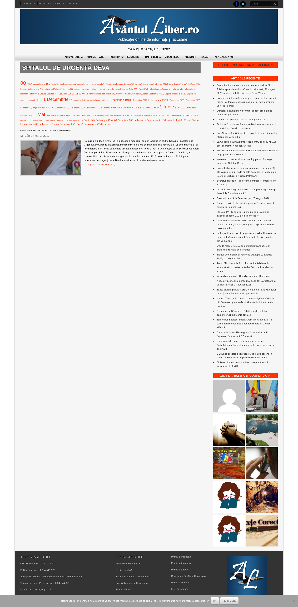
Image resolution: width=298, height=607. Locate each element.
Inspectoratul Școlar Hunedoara (133, 576)
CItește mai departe (98, 164)
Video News (172, 57)
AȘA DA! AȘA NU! (224, 57)
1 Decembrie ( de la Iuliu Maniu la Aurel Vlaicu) (88, 100)
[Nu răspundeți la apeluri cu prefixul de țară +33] (262, 463)
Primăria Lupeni (179, 569)
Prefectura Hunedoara (128, 563)
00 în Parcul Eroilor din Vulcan (146, 89)
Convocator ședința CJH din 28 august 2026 (241, 119)
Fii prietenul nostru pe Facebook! (245, 65)
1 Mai (39, 114)
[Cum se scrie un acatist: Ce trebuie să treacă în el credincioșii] (229, 430)
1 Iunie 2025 (180, 108)
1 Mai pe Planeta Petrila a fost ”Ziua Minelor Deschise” (68, 115)
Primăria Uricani (180, 582)
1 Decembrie (55, 99)
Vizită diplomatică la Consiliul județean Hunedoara (244, 276)
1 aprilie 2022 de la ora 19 (175, 94)
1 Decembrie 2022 (176, 100)
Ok (214, 601)
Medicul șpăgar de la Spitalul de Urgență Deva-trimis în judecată (46, 131)
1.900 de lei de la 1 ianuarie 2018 (143, 115)
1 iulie (155, 107)
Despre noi (45, 3)
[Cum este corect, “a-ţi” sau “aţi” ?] (229, 396)
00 (23, 83)
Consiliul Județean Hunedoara (132, 583)
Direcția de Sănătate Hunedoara (188, 576)
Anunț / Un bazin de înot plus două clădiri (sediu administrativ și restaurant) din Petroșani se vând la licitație (245, 267)
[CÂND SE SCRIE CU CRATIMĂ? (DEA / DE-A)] (229, 497)
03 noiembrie (48, 120)
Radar (205, 57)
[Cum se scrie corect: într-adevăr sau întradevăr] (229, 531)
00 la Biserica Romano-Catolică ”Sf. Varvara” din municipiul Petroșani (133, 84)
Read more (229, 601)
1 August (39, 100)
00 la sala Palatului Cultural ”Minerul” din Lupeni (51, 89)
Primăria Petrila (124, 589)
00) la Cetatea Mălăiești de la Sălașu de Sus (52, 94)
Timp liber (151, 57)
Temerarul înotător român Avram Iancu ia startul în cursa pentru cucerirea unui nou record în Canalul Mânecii (244, 323)
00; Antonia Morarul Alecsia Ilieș (92, 94)
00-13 (75, 93)
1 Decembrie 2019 (158, 100)
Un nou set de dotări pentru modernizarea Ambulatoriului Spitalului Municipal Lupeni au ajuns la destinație (246, 345)
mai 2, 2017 (41, 135)
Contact (72, 3)
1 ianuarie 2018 (142, 107)
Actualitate (72, 57)
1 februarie (127, 107)
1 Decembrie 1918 (119, 99)
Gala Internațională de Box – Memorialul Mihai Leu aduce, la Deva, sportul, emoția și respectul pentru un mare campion (246, 224)
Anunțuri (190, 57)
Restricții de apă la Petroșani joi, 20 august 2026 (243, 198)
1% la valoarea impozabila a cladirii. (106, 115)
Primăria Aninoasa (181, 563)
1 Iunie (166, 106)
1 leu (31, 115)
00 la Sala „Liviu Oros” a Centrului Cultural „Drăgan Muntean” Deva (134, 94)
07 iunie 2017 (59, 120)
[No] (293, 601)
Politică (115, 57)
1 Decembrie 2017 (139, 100)
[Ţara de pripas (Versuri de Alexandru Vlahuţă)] (229, 463)
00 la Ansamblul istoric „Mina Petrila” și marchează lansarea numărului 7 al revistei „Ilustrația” (65, 84)
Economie (133, 57)
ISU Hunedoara (179, 589)
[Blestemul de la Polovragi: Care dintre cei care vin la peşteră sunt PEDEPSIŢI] (262, 497)
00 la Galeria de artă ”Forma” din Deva (179, 84)
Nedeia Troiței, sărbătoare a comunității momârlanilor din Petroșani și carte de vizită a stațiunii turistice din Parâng (246, 302)
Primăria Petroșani (181, 556)
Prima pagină (29, 3)
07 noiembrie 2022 (73, 120)
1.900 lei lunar (163, 115)
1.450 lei (125, 115)
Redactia (59, 3)
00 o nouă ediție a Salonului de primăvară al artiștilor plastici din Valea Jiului (102, 89)
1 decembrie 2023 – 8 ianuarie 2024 (70, 108)
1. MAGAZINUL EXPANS (180, 115)
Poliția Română (124, 570)
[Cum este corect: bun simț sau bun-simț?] (262, 531)
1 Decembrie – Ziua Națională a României (103, 108)
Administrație (95, 57)
